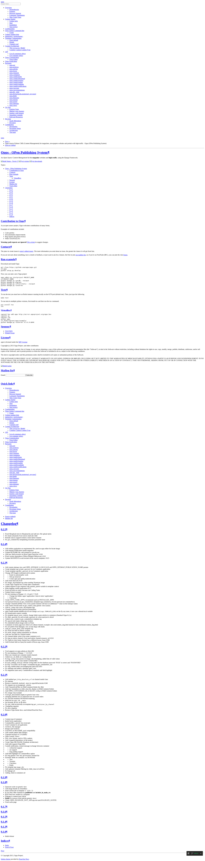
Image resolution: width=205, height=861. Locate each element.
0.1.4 (11, 211)
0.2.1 (11, 197)
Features (12, 11)
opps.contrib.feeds (15, 77)
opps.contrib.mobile (16, 82)
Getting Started (10, 19)
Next (2, 851)
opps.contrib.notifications (17, 86)
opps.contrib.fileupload (17, 79)
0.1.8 (11, 203)
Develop (8, 119)
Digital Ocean (10, 333)
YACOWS (8, 331)
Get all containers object (17, 54)
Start (10, 23)
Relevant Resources (16, 117)
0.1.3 (11, 213)
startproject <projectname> (14, 36)
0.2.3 (11, 193)
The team (12, 132)
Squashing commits (16, 115)
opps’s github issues (26, 251)
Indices (11, 216)
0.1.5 (11, 209)
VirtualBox (17, 178)
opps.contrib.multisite (16, 84)
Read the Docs (24, 859)
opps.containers (14, 75)
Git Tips (8, 107)
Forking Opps (14, 109)
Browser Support (15, 13)
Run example (13, 174)
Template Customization (13, 38)
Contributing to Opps (16, 170)
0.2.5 (11, 190)
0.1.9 (11, 201)
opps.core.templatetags (17, 90)
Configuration (10, 29)
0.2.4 (11, 191)
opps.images (13, 100)
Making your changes (16, 111)
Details (11, 42)
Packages (8, 63)
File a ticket (31, 242)
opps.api (12, 65)
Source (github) (10, 516)
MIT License (23, 342)
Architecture (13, 130)
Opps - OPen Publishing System (24, 152)
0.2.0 (11, 199)
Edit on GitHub (10, 145)
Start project (13, 27)
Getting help (13, 21)
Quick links (13, 186)
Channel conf (13, 44)
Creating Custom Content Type (19, 50)
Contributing (9, 125)
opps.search (13, 102)
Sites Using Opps (15, 17)
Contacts (12, 172)
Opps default (13, 40)
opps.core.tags (14, 88)
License (12, 182)
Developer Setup (15, 128)
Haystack (12, 123)
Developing (13, 126)
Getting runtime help (12, 34)
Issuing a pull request (16, 113)
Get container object (16, 55)
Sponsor (12, 180)
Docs (7, 141)
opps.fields (13, 96)
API (6, 52)
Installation (13, 25)
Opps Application (11, 61)
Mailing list (13, 184)
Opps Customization (12, 57)
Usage (11, 32)
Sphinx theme (5, 859)
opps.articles (13, 69)
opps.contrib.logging (16, 80)
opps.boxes (13, 71)
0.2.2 (11, 195)
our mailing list (81, 255)
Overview (8, 8)
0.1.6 (11, 207)
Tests (11, 176)
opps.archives (14, 67)
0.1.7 (11, 205)
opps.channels (14, 73)
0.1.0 (11, 214)
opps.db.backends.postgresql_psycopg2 (22, 94)
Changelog (8, 188)
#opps (125, 255)
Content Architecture (12, 46)
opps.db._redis (14, 92)
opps (2, 2)
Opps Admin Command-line (14, 31)
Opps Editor (13, 59)
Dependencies (14, 9)
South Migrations (15, 121)
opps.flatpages (14, 98)
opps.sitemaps (14, 103)
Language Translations (17, 15)
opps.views (13, 105)
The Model (17, 48)
